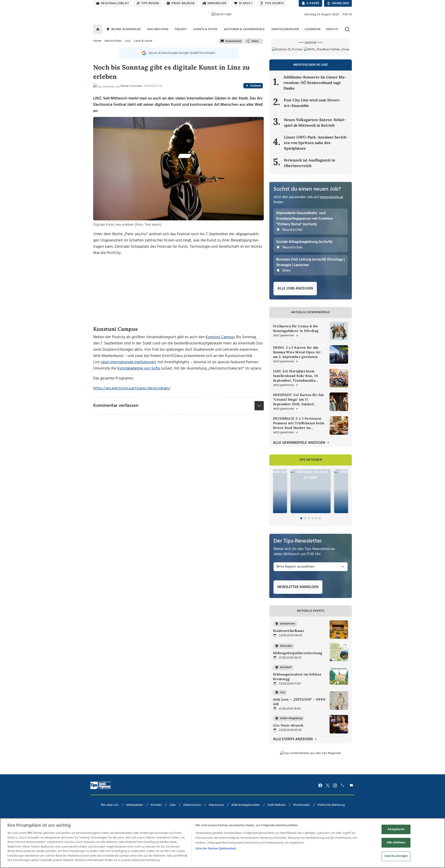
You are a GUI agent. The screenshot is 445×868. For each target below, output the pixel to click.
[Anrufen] (343, 785)
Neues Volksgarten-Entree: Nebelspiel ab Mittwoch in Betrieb (315, 122)
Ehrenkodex (301, 805)
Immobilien (216, 3)
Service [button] (332, 29)
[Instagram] (335, 785)
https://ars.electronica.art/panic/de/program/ (131, 388)
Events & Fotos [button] (205, 29)
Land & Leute (143, 41)
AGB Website (276, 805)
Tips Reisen (150, 3)
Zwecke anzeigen (396, 856)
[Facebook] (320, 785)
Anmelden (340, 3)
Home (97, 41)
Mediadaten (134, 805)
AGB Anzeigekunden (245, 805)
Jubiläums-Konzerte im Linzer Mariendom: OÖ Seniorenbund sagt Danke (314, 82)
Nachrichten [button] (157, 29)
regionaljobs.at (115, 3)
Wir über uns (110, 805)
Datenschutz (192, 805)
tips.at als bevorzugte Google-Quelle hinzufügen (182, 53)
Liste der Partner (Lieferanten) (215, 848)
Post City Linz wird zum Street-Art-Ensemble (312, 103)
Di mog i (245, 3)
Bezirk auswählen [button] (126, 29)
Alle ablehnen (396, 842)
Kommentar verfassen (115, 405)
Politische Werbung (331, 805)
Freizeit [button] (181, 29)
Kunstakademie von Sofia (138, 368)
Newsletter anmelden (297, 587)
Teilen (254, 41)
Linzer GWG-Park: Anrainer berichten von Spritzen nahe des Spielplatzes (316, 143)
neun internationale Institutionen (128, 362)
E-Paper (313, 3)
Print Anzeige (183, 3)
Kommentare (234, 41)
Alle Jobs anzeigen (295, 289)
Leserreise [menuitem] (313, 29)
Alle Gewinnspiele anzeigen (299, 443)
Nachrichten (113, 41)
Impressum (216, 805)
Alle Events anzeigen (293, 739)
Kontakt (156, 805)
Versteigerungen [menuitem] (285, 29)
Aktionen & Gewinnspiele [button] (244, 29)
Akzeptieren (396, 829)
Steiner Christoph (131, 86)
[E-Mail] (352, 785)
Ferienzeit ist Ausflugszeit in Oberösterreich (309, 163)
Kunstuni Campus (220, 337)
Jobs (172, 805)
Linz (127, 41)
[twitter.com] (328, 785)
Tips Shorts (274, 3)
